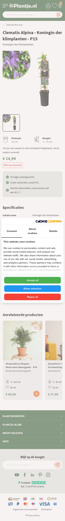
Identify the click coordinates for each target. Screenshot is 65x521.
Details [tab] (53, 231)
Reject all (32, 297)
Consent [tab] (12, 231)
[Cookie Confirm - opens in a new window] (49, 221)
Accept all (32, 280)
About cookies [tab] (32, 231)
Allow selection (32, 288)
